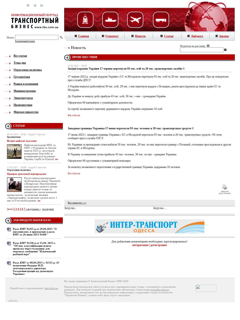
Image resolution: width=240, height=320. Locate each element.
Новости (140, 36)
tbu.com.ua (74, 115)
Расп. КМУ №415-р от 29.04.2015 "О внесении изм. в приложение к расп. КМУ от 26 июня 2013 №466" (35, 231)
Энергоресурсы (23, 98)
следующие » (33, 209)
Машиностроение (25, 91)
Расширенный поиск (25, 41)
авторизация (140, 245)
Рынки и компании (26, 84)
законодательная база (32, 220)
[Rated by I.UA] (206, 291)
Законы (224, 36)
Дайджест (197, 36)
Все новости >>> (77, 202)
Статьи (168, 36)
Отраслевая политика (28, 69)
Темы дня (20, 62)
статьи (19, 125)
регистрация (159, 245)
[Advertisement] (141, 189)
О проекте (111, 36)
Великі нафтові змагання (22, 140)
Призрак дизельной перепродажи (26, 173)
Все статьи (20, 55)
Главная (83, 36)
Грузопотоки (22, 76)
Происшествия (23, 105)
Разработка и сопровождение (26, 288)
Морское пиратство (26, 112)
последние (48, 209)
